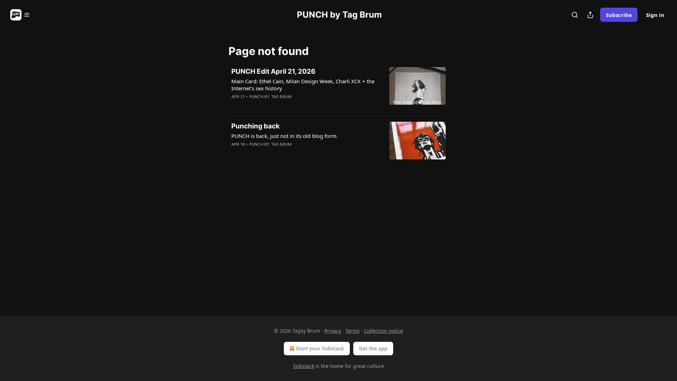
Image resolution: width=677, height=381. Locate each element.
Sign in (655, 14)
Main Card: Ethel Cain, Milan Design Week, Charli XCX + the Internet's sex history (302, 85)
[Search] (575, 15)
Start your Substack (320, 348)
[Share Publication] (590, 15)
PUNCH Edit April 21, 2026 (273, 71)
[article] (338, 88)
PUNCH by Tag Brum (270, 96)
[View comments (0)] (282, 106)
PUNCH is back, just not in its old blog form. (284, 135)
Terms (352, 330)
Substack (303, 366)
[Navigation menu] (20, 15)
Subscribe (619, 14)
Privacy (332, 330)
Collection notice (383, 330)
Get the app (373, 348)
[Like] (235, 106)
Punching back (255, 126)
